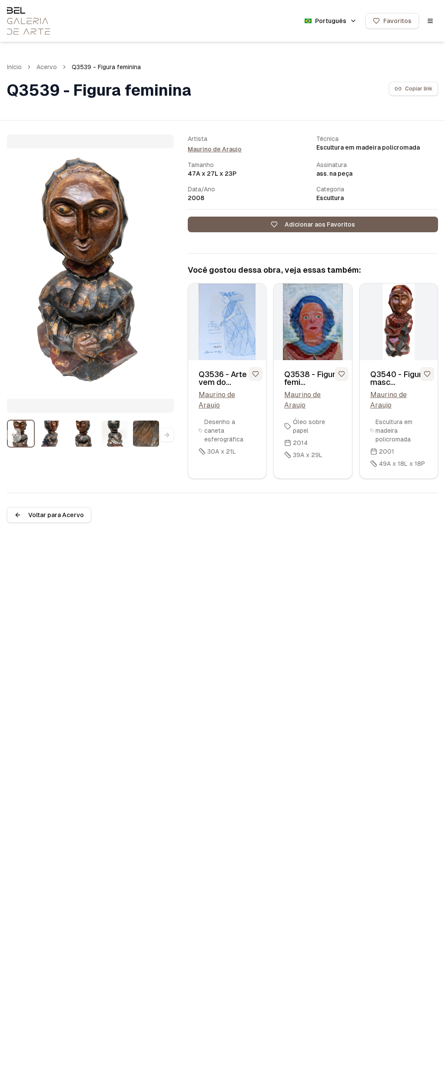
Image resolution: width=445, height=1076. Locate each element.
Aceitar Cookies (381, 1039)
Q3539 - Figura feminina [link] (106, 66)
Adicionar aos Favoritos (320, 224)
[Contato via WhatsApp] (419, 1050)
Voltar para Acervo (56, 514)
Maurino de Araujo (215, 149)
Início (14, 66)
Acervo (47, 66)
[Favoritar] (255, 374)
